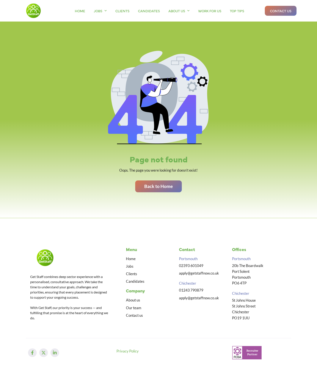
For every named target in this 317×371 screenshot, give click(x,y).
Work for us (209, 10)
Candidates (149, 10)
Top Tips (237, 10)
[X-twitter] (43, 352)
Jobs (98, 10)
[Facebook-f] (32, 352)
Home (80, 10)
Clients (122, 10)
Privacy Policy (127, 351)
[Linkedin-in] (54, 352)
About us (176, 10)
